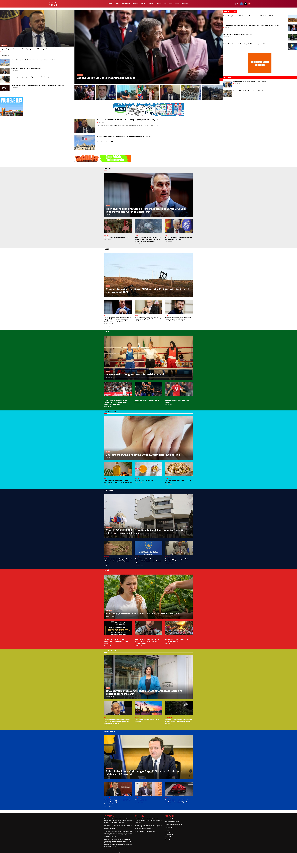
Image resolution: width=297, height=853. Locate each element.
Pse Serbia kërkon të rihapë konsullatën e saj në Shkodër (248, 91)
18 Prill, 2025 (168, 725)
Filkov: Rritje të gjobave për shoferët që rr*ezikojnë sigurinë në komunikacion (117, 802)
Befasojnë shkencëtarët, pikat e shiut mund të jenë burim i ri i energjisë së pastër (178, 721)
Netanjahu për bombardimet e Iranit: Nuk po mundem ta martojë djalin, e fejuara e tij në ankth (117, 721)
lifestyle (109, 610)
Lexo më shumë (6, 55)
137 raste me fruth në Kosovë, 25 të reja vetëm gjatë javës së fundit (143, 454)
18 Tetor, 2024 (168, 804)
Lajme (106, 235)
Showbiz (137, 636)
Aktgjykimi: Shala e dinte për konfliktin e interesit (26, 68)
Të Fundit (4, 45)
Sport (106, 397)
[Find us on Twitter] (245, 3)
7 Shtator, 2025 (110, 696)
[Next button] (221, 79)
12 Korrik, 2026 (110, 616)
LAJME (110, 3)
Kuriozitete (138, 717)
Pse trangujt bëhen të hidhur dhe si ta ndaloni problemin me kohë (142, 613)
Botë (107, 205)
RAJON (166, 235)
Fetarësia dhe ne (141, 800)
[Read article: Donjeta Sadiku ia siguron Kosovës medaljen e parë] (148, 358)
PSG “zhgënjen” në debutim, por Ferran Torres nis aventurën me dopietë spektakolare (115, 402)
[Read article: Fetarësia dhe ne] (148, 789)
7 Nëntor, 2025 (169, 643)
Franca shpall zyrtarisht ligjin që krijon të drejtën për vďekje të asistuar (33, 60)
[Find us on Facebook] (241, 3)
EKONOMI (135, 3)
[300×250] (11, 106)
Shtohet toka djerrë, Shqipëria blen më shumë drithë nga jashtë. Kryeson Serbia (118, 561)
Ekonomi (108, 527)
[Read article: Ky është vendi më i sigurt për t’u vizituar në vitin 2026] (179, 628)
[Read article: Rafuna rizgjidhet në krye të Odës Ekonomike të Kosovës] (179, 548)
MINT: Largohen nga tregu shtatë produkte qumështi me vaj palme (32, 77)
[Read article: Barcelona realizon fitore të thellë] (148, 389)
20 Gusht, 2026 (168, 241)
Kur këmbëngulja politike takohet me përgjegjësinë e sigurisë (249, 81)
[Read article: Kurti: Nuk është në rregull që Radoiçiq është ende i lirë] (292, 37)
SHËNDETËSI (126, 3)
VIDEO (177, 3)
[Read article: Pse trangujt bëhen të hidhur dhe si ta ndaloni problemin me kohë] (148, 597)
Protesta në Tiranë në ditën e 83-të (116, 237)
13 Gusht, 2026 (14, 79)
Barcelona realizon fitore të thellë (147, 400)
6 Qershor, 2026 (139, 565)
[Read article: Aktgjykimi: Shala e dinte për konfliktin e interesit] (5, 71)
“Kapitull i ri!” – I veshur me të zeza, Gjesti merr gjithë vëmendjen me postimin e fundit (147, 641)
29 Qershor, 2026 (111, 535)
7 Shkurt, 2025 (108, 806)
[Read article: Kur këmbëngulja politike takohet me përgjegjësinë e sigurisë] (227, 84)
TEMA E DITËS (168, 3)
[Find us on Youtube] (249, 3)
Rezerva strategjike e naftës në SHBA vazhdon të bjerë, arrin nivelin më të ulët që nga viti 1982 (248, 15)
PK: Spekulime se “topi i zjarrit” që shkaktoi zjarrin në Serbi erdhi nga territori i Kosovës (246, 44)
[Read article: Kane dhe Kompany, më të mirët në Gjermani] (179, 389)
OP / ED (143, 3)
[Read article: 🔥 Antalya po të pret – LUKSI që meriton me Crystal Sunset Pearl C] (118, 628)
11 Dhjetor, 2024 (139, 802)
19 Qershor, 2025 (109, 725)
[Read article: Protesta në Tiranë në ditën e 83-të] (118, 226)
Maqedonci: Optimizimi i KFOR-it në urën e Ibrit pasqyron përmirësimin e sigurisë (23, 49)
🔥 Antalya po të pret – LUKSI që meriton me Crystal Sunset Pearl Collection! (116, 641)
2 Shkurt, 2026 (138, 645)
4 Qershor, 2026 (169, 563)
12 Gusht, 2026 (14, 87)
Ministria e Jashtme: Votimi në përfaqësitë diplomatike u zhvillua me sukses (148, 561)
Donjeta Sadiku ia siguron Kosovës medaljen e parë (135, 374)
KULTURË (150, 3)
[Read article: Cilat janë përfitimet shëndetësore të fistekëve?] (179, 469)
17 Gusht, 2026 (110, 457)
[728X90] (102, 158)
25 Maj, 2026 (108, 645)
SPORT (159, 3)
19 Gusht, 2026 (101, 139)
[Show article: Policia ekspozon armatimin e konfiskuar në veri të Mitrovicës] (170, 92)
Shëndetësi (138, 478)
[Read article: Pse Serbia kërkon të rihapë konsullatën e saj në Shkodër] (227, 93)
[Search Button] (237, 4)
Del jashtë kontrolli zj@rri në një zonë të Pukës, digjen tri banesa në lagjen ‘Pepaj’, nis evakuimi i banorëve (148, 239)
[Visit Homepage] (52, 4)
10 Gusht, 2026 (108, 484)
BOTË (117, 3)
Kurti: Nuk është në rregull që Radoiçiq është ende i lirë (237, 34)
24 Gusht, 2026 (227, 17)
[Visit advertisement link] (148, 109)
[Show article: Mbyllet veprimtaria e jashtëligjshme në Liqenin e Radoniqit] (106, 92)
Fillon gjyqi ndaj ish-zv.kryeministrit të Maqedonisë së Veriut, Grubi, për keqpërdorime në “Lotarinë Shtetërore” (252, 25)
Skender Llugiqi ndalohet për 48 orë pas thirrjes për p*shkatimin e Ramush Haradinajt (37, 85)
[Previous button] (221, 82)
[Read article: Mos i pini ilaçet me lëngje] (148, 469)
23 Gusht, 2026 (138, 322)
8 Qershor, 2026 (109, 565)
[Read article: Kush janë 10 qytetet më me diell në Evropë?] (148, 708)
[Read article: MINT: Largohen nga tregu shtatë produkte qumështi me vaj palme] (5, 79)
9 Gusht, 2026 (138, 482)
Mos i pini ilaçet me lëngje (144, 480)
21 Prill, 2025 (138, 723)
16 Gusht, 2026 (14, 70)
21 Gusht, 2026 (4, 51)
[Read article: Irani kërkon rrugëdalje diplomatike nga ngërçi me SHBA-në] (148, 307)
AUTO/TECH (185, 3)
